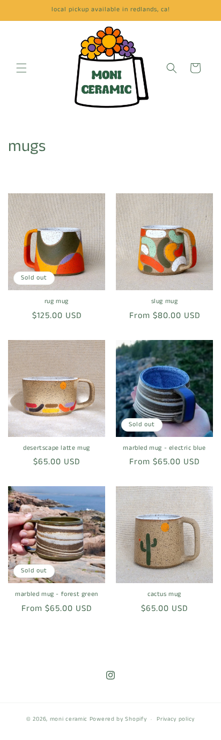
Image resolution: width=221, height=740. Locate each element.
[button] (21, 68)
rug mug (57, 301)
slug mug (164, 301)
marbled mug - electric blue (164, 448)
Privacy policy (176, 719)
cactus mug (164, 594)
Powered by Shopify (118, 719)
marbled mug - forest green (56, 594)
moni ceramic (68, 719)
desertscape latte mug (56, 448)
